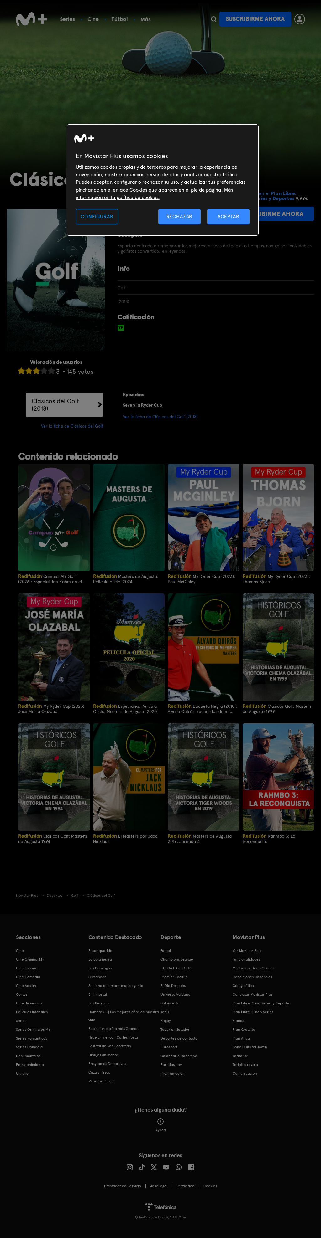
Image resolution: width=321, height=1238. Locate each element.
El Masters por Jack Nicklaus (125, 838)
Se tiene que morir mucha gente (115, 986)
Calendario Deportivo (178, 1056)
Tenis (164, 1012)
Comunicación (245, 1073)
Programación (172, 1073)
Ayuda (160, 1130)
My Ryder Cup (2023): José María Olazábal (52, 708)
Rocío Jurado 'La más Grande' (113, 1028)
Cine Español (27, 968)
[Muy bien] (51, 370)
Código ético (243, 986)
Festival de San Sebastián (109, 1046)
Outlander (97, 977)
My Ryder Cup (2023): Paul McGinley (201, 578)
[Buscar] (213, 19)
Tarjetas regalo (245, 1064)
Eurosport (168, 1047)
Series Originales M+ (33, 1029)
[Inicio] (31, 19)
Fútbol (119, 19)
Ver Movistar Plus (247, 950)
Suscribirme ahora (255, 19)
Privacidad (185, 1186)
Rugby (165, 1021)
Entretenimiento (30, 1064)
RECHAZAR (179, 216)
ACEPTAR (228, 216)
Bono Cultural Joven (250, 1047)
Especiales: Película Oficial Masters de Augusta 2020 (125, 708)
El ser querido (100, 950)
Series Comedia (29, 1047)
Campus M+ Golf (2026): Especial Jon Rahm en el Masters (50, 578)
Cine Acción (26, 986)
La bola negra (100, 959)
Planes (238, 1021)
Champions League (176, 959)
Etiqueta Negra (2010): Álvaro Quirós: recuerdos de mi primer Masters (202, 708)
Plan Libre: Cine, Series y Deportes (262, 1003)
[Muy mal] (21, 370)
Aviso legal (158, 1186)
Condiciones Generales (252, 977)
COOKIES (210, 1186)
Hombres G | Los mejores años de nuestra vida (123, 1016)
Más (145, 19)
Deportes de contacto (178, 1038)
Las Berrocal (99, 1003)
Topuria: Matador (175, 1029)
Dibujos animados (103, 1055)
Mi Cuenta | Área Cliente (253, 968)
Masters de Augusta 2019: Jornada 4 (200, 838)
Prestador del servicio (122, 1186)
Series (67, 19)
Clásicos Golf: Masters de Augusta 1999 (277, 708)
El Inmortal (97, 994)
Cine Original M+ (30, 959)
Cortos (21, 994)
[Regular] (36, 370)
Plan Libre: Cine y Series (253, 1012)
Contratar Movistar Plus (252, 994)
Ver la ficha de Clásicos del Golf (72, 426)
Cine (93, 19)
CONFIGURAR (97, 216)
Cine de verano (29, 1003)
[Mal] (28, 370)
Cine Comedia (28, 977)
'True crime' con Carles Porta (113, 1037)
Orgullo (22, 1073)
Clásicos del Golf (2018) (55, 404)
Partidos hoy (171, 1064)
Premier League (174, 977)
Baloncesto (169, 1003)
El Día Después (173, 986)
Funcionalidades (246, 959)
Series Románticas (31, 1038)
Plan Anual (242, 1038)
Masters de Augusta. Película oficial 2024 (125, 578)
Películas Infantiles (32, 1012)
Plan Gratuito (244, 1029)
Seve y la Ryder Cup (142, 405)
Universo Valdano (175, 994)
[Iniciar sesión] (299, 19)
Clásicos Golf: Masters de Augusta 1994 (52, 838)
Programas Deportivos (107, 1063)
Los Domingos (100, 968)
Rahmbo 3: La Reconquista (269, 838)
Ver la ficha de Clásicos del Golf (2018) (160, 416)
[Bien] (43, 370)
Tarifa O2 (240, 1056)
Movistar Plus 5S (101, 1081)
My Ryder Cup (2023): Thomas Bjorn (276, 578)
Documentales (28, 1056)
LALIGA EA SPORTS (175, 968)
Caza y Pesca (99, 1072)
